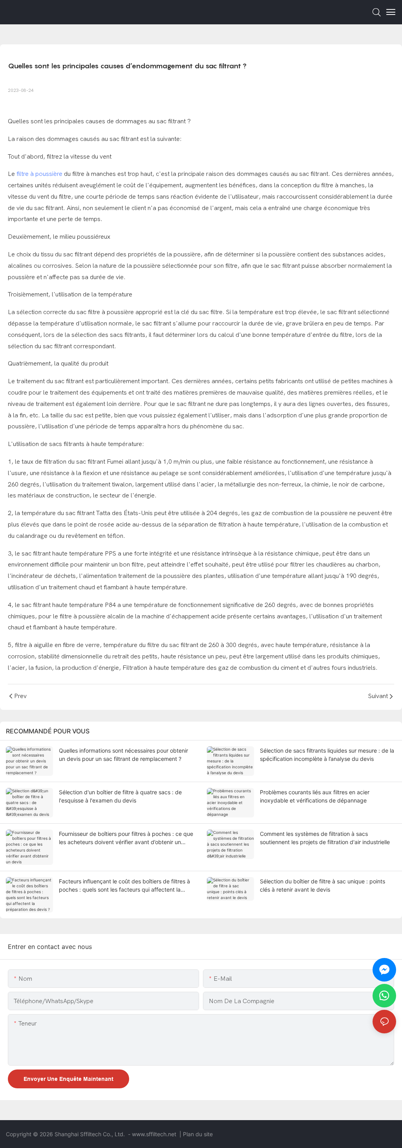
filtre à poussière (39, 173)
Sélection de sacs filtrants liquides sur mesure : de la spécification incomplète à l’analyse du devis (327, 754)
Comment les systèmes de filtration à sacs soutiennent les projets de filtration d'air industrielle (325, 837)
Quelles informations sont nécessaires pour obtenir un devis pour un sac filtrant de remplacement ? (123, 754)
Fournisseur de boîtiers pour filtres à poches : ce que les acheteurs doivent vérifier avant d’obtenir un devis (126, 838)
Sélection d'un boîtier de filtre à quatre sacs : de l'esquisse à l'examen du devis (120, 796)
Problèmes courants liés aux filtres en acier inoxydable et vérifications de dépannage (314, 796)
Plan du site (198, 1134)
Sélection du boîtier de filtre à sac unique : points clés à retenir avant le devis (322, 885)
